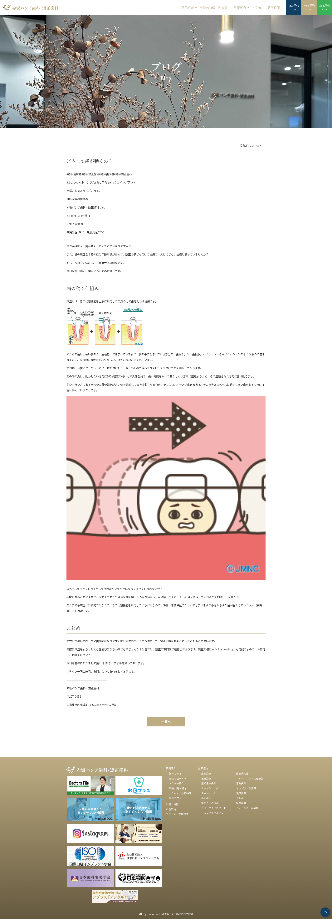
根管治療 (206, 778)
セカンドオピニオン (212, 813)
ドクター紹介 (176, 783)
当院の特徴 (207, 7)
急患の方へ (175, 798)
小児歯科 (206, 798)
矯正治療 (241, 793)
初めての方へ (176, 773)
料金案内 (224, 7)
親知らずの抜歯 (210, 803)
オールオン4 (208, 793)
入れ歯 (240, 798)
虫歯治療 (206, 773)
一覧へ (166, 721)
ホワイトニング (209, 788)
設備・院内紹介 (177, 788)
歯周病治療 (242, 773)
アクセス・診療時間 (266, 7)
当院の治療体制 (177, 778)
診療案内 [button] (240, 7)
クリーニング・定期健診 (250, 778)
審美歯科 (241, 783)
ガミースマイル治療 (247, 808)
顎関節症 (241, 803)
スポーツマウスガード (213, 808)
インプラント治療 (246, 788)
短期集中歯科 (208, 783)
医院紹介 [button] (187, 7)
